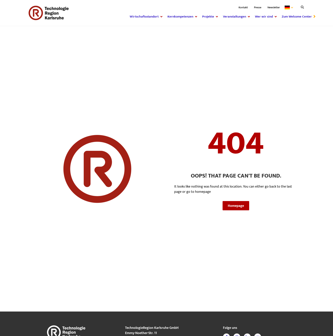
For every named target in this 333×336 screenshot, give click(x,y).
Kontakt (243, 7)
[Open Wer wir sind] (276, 17)
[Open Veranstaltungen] (249, 17)
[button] (302, 7)
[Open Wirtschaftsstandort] (161, 17)
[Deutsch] (289, 7)
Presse (257, 7)
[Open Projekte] (217, 17)
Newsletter (273, 7)
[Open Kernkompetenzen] (196, 17)
